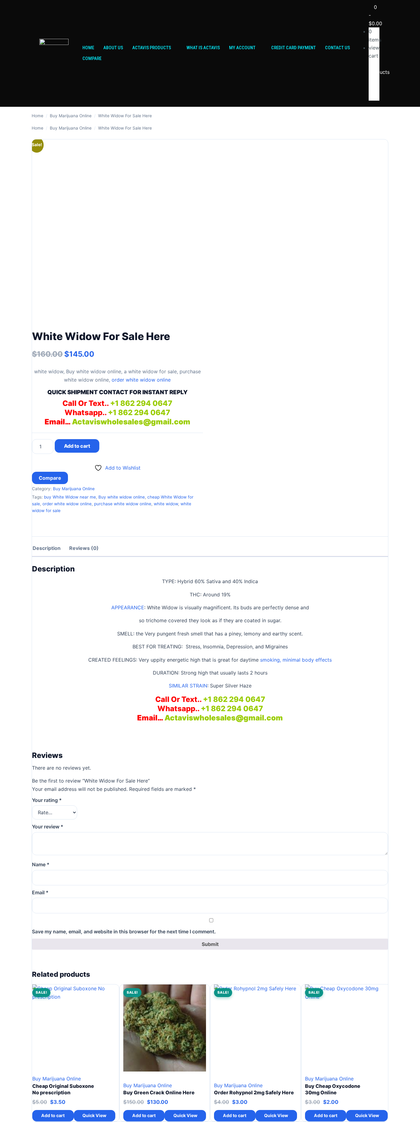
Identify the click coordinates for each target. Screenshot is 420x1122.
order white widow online (141, 380)
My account (242, 47)
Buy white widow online (121, 497)
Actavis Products (151, 47)
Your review (47, 826)
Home (88, 47)
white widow (166, 503)
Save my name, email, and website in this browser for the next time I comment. (124, 931)
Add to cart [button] (53, 1115)
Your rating (47, 800)
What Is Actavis (203, 47)
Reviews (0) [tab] (84, 548)
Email (40, 892)
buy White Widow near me (70, 497)
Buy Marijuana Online (71, 115)
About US (113, 47)
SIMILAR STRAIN (188, 686)
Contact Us (337, 47)
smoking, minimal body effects (296, 660)
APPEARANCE (127, 607)
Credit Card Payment (293, 47)
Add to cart (77, 446)
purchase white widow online (122, 503)
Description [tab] (47, 548)
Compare (91, 58)
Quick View (94, 1115)
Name (41, 864)
